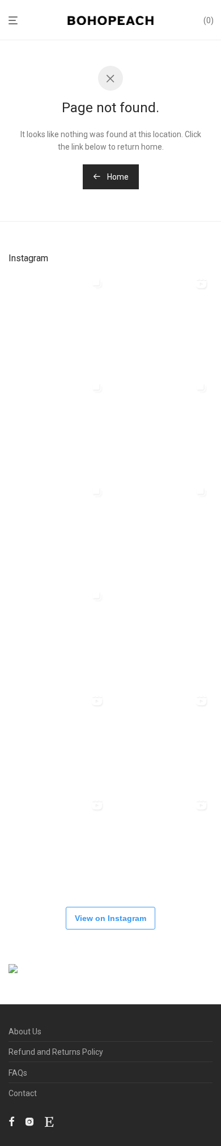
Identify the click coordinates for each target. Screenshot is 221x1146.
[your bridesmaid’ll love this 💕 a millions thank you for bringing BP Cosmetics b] (162, 739)
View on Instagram (110, 918)
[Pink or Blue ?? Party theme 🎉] (57, 843)
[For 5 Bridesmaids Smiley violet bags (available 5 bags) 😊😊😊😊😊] (57, 634)
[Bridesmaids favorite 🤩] (57, 739)
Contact (22, 1093)
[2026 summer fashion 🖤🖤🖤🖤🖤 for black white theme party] (162, 530)
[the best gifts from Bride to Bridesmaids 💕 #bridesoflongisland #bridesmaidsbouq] (162, 843)
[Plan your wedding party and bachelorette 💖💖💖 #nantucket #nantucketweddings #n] (57, 322)
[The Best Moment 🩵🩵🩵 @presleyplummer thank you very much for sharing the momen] (57, 530)
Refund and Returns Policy (55, 1051)
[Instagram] (29, 1121)
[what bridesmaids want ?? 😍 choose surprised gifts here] (162, 634)
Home (117, 176)
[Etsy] (49, 1121)
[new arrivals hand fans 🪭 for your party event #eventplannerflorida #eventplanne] (57, 426)
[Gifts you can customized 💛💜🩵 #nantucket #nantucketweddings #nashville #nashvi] (162, 322)
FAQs (17, 1072)
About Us (24, 1031)
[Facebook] (11, 1121)
